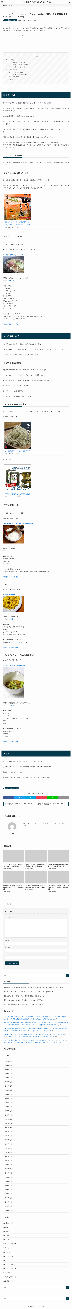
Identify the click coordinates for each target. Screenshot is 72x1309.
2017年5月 (8, 1144)
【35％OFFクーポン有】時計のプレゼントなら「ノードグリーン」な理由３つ (28, 992)
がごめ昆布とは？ (14, 70)
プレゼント (8, 1260)
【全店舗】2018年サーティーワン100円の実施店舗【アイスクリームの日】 (27, 1022)
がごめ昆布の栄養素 (18, 72)
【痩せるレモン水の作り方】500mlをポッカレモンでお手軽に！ (24, 1000)
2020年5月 (8, 1069)
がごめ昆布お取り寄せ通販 (19, 74)
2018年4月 (8, 1107)
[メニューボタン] (2, 2)
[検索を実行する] (67, 975)
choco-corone (11, 551)
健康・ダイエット (13, 20)
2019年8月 (8, 1073)
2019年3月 (8, 1078)
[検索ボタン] (70, 2)
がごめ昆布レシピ (17, 77)
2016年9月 (8, 1177)
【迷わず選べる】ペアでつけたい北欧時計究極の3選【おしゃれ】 (24, 996)
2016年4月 (8, 1198)
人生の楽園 (8, 1272)
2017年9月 (8, 1131)
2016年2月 (8, 1206)
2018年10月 (9, 1090)
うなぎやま (12, 833)
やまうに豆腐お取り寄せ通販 (20, 64)
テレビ (6, 20)
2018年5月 (8, 1102)
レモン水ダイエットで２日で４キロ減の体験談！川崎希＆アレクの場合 (26, 1016)
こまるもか (10, 280)
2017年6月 (8, 1140)
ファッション (9, 1256)
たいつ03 (10, 619)
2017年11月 (8, 1123)
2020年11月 (8, 1065)
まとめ (11, 79)
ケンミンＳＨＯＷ (10, 1243)
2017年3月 (8, 1152)
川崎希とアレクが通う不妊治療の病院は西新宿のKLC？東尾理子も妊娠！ (27, 1034)
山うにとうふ (13, 60)
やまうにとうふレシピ (18, 67)
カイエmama (11, 705)
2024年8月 (8, 1061)
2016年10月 (9, 1173)
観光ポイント (9, 1281)
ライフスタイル (10, 1264)
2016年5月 (8, 1193)
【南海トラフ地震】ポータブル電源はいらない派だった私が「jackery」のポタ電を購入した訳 (33, 987)
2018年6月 (8, 1098)
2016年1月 (8, 1210)
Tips (6, 1227)
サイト (7, 954)
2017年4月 (8, 1148)
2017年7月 (8, 1136)
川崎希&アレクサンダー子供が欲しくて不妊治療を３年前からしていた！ (27, 1028)
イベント (8, 1231)
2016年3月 (8, 1202)
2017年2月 (8, 1156)
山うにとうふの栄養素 (18, 62)
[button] (8, 797)
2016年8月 (8, 1181)
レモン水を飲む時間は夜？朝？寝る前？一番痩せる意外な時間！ (24, 1004)
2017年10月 (9, 1127)
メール (7, 947)
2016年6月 (8, 1189)
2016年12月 (9, 1164)
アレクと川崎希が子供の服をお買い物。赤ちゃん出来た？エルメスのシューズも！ (30, 1040)
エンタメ (8, 1235)
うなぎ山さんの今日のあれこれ (36, 2)
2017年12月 (9, 1119)
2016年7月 (8, 1185)
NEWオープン (9, 1223)
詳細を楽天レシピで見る (10, 324)
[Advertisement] (36, 41)
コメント (8, 917)
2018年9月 (8, 1094)
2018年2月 (8, 1111)
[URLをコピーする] (63, 797)
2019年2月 (8, 1082)
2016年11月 (8, 1169)
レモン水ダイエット (11, 1268)
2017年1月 (8, 1160)
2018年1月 (8, 1115)
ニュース (8, 1252)
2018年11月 (8, 1086)
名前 (7, 940)
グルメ (7, 1239)
